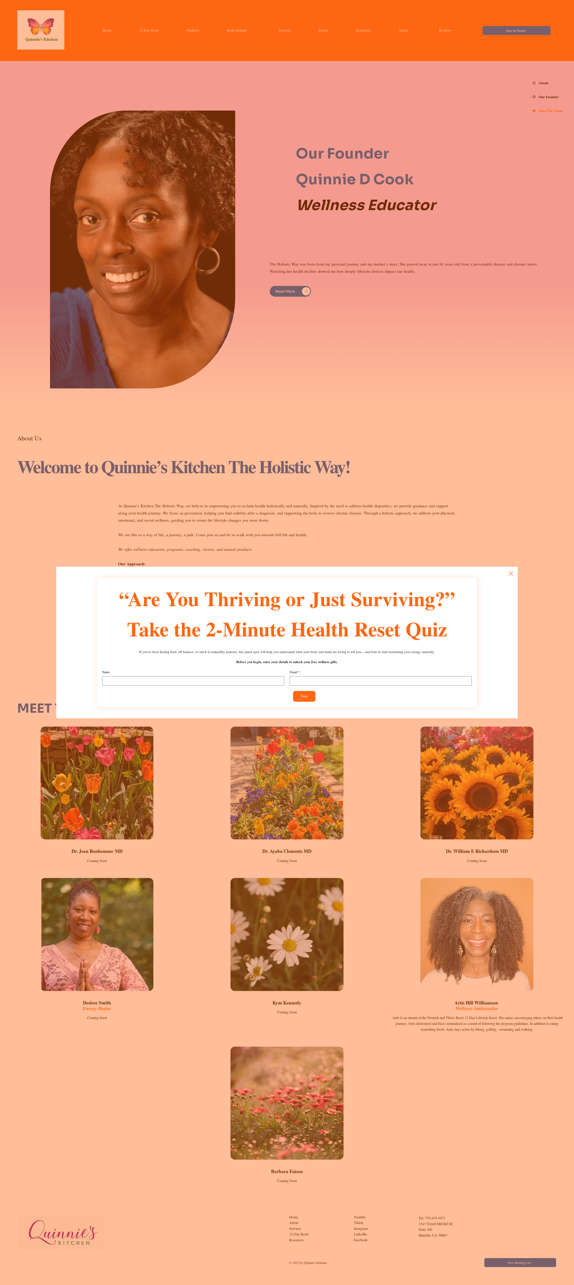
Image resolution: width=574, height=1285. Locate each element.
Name (106, 672)
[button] (511, 573)
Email (295, 672)
